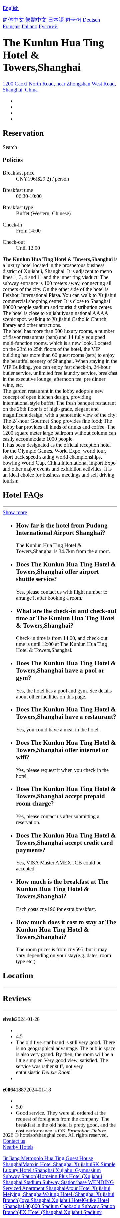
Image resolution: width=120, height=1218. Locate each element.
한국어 (73, 20)
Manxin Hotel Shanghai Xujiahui (57, 1164)
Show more (15, 512)
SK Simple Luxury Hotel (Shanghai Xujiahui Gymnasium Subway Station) (59, 1170)
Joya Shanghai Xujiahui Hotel (51, 1200)
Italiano (29, 26)
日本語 (56, 20)
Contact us (14, 1141)
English (11, 8)
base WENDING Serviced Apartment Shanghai (58, 1185)
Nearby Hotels (18, 1147)
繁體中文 (36, 20)
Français (11, 26)
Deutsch (91, 20)
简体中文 (13, 20)
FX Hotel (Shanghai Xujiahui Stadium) (61, 1212)
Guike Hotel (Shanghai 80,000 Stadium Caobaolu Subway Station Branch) (59, 1206)
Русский (48, 26)
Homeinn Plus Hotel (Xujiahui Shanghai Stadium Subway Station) (52, 1179)
